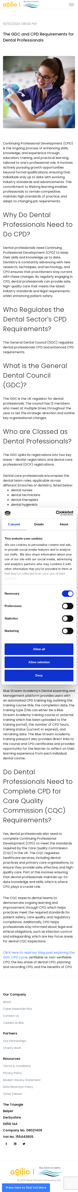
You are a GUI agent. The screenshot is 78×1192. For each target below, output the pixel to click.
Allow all (39, 649)
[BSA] (24, 4)
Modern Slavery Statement (22, 1080)
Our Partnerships (14, 1041)
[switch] (67, 606)
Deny (39, 675)
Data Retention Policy (18, 1087)
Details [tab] (39, 524)
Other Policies (12, 1094)
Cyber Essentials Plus (17, 1009)
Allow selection (39, 662)
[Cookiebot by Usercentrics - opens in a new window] (56, 513)
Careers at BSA (13, 1023)
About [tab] (64, 524)
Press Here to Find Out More (26, 1188)
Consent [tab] (14, 524)
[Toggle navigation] (71, 4)
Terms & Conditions (17, 1066)
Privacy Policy (12, 1073)
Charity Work (12, 1048)
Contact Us (11, 1016)
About (7, 1002)
